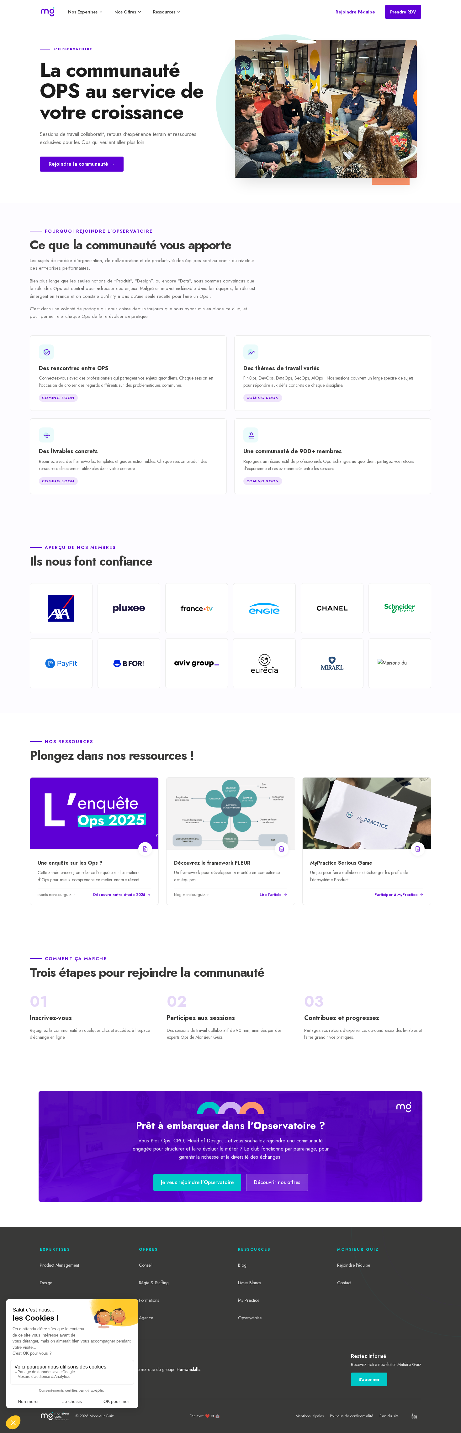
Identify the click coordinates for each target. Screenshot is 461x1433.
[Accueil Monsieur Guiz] (48, 12)
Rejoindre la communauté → (82, 164)
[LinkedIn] (414, 1416)
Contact (344, 1283)
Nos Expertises (83, 12)
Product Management (59, 1265)
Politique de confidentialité (351, 1416)
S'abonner (369, 1379)
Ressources (164, 12)
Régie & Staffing (154, 1283)
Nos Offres (125, 12)
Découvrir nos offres (277, 1182)
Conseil (145, 1265)
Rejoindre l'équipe (355, 12)
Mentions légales (310, 1416)
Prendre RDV (403, 12)
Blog (242, 1265)
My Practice (248, 1300)
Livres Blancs (249, 1283)
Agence (146, 1318)
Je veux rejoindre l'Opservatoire (197, 1182)
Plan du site (389, 1416)
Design (46, 1283)
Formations (149, 1300)
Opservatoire (250, 1318)
